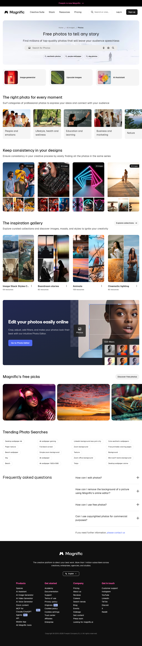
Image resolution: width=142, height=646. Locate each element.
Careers (76, 598)
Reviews (77, 595)
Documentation (51, 591)
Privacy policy (51, 601)
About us (77, 591)
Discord (105, 605)
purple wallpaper (74, 56)
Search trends (79, 601)
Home (61, 28)
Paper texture (10, 447)
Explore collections (125, 223)
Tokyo (76, 463)
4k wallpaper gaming (48, 441)
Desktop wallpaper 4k (13, 441)
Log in (119, 12)
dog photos (92, 56)
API (17, 618)
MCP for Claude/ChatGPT (28, 610)
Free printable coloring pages (119, 447)
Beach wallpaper (11, 452)
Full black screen (46, 447)
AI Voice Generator (24, 601)
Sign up (131, 12)
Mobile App (21, 622)
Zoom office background (83, 458)
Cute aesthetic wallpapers (118, 441)
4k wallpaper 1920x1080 (49, 463)
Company (78, 583)
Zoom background (81, 447)
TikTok (105, 601)
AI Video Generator (24, 598)
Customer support (110, 588)
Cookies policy (51, 608)
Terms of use (50, 598)
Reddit (104, 612)
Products (21, 583)
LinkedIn (105, 598)
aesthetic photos (54, 56)
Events (76, 608)
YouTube (105, 595)
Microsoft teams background (119, 458)
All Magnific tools (23, 625)
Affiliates (48, 618)
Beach (7, 463)
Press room (78, 618)
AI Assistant (21, 591)
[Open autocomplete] (28, 48)
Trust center (50, 615)
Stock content (22, 605)
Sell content (78, 615)
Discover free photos (127, 376)
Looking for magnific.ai (83, 622)
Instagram (106, 591)
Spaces (19, 588)
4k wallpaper (45, 458)
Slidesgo (77, 612)
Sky (6, 458)
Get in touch (108, 583)
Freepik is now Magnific (70, 3)
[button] (71, 573)
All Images (71, 28)
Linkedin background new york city (87, 441)
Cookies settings (52, 612)
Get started (51, 583)
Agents (21, 615)
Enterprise (49, 622)
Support (48, 595)
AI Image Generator (24, 595)
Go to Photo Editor (20, 343)
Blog (75, 605)
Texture (77, 452)
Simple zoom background (49, 452)
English (71, 574)
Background (113, 452)
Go (9, 415)
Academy (49, 588)
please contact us (116, 532)
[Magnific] (71, 554)
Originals (51, 605)
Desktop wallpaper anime (118, 463)
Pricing (78, 12)
